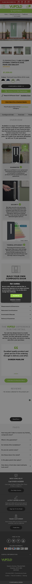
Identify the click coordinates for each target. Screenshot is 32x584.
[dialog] (16, 292)
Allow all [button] (16, 295)
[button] (16, 300)
